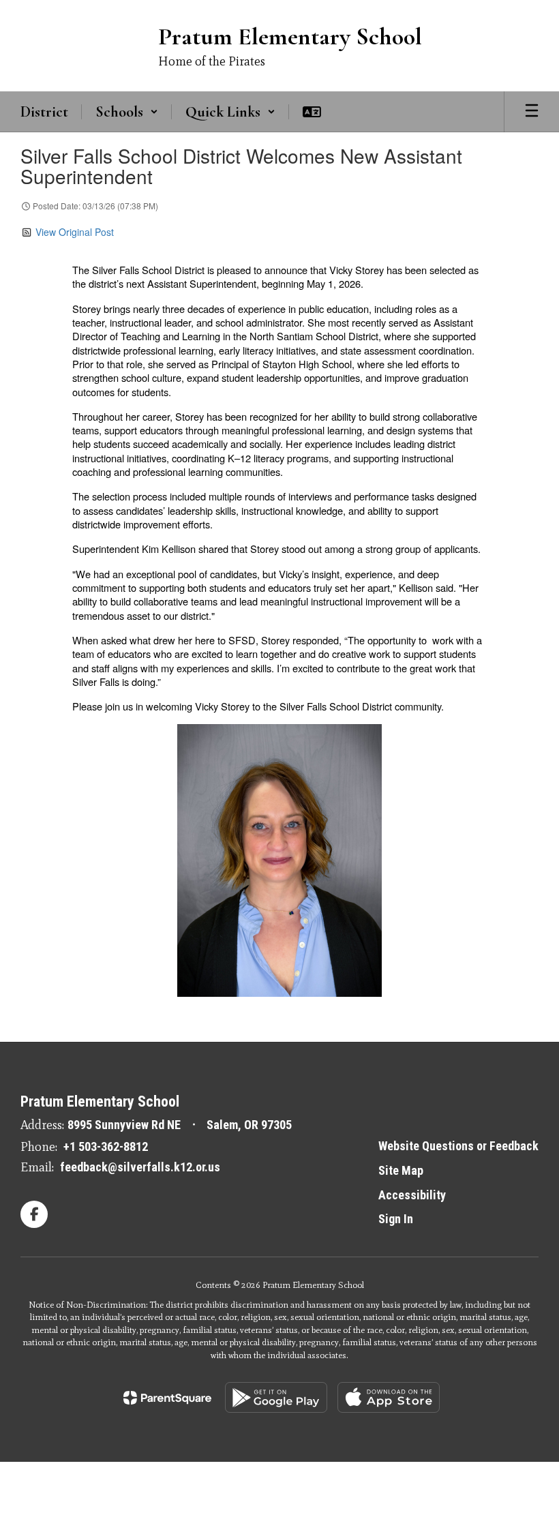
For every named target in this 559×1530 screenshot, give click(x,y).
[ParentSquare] (167, 1398)
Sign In (395, 1219)
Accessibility (412, 1195)
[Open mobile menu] (531, 111)
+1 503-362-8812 (105, 1146)
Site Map (400, 1170)
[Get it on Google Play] (276, 1397)
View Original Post (74, 232)
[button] (127, 111)
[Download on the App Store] (388, 1397)
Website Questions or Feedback (458, 1146)
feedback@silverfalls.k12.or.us (140, 1167)
